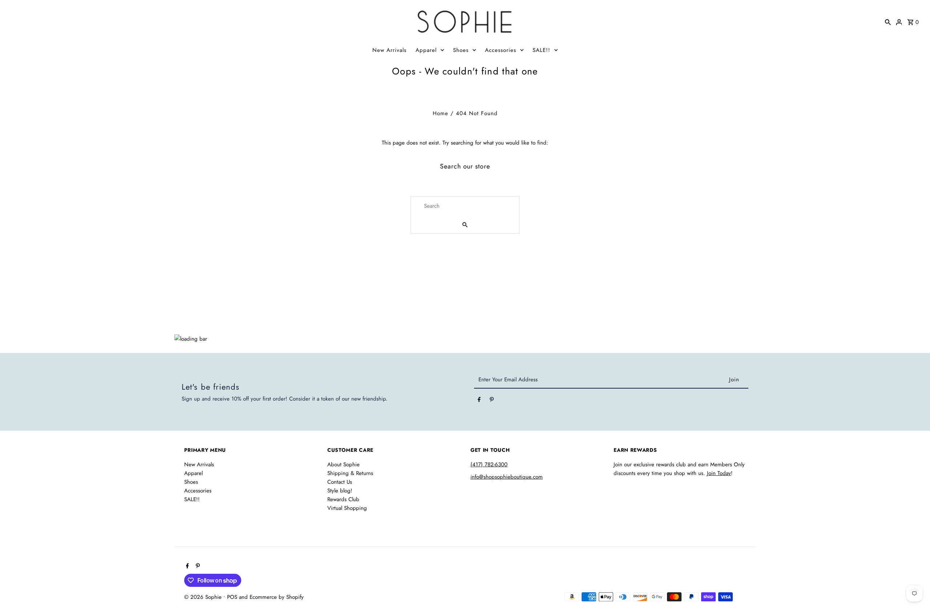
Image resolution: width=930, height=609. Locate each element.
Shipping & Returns (350, 473)
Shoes (461, 50)
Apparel (426, 50)
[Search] (888, 21)
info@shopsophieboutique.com (506, 477)
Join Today (719, 473)
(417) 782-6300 (489, 464)
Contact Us (339, 482)
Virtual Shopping (347, 508)
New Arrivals (389, 50)
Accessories (500, 50)
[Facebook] (479, 401)
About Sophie (343, 464)
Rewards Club (343, 499)
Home (440, 113)
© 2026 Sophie (203, 597)
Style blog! (339, 491)
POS (232, 597)
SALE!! (541, 50)
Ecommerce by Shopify (277, 597)
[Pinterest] (492, 401)
